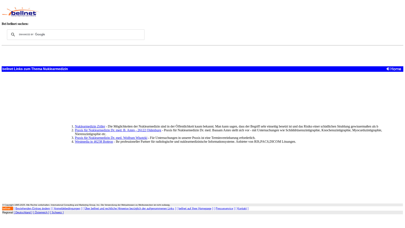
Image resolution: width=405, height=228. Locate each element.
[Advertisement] (159, 11)
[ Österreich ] (41, 212)
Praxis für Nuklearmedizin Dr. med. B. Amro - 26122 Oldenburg (118, 130)
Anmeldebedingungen (67, 208)
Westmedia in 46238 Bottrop (94, 141)
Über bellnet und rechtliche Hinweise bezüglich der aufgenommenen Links (129, 208)
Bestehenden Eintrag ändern (32, 208)
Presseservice (224, 208)
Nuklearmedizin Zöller (90, 126)
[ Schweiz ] (57, 212)
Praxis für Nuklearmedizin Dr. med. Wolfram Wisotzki (111, 138)
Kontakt (242, 208)
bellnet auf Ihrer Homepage (194, 208)
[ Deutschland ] (23, 212)
